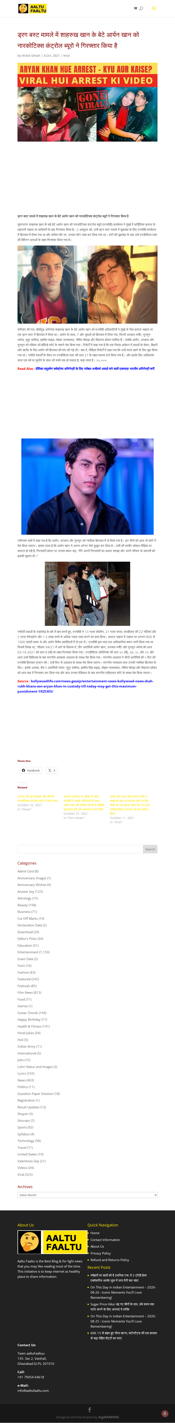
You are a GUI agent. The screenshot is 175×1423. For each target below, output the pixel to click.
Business (24, 911)
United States (27, 1154)
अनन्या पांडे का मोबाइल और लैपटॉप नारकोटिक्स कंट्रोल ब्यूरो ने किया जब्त (38, 798)
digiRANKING (108, 1417)
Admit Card (26, 871)
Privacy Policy (100, 1253)
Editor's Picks (27, 938)
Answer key (26, 891)
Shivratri (24, 1120)
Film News (25, 992)
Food (21, 999)
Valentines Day (28, 1161)
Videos (22, 1167)
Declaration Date (30, 925)
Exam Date (25, 959)
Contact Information (105, 1240)
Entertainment (28, 952)
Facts (21, 965)
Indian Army (26, 1046)
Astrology (24, 898)
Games (23, 1006)
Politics (23, 1087)
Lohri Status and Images (35, 1067)
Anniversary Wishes (32, 885)
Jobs (21, 1060)
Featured (24, 979)
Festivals (24, 986)
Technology (26, 1141)
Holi (20, 1040)
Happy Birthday (29, 1019)
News (22, 1080)
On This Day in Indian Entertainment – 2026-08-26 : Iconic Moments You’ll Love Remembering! (123, 1292)
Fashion (23, 972)
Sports (22, 1127)
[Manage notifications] (165, 1413)
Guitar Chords (28, 1013)
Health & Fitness (29, 1026)
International (27, 1053)
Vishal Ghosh (31, 55)
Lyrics (22, 1073)
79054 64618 (34, 1377)
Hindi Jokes (26, 1033)
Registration (26, 1100)
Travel (22, 1147)
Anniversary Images (32, 878)
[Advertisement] (88, 181)
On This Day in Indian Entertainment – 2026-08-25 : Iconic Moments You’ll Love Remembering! (123, 1321)
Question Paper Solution (35, 1093)
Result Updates (28, 1107)
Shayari (23, 1114)
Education (25, 945)
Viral (66, 55)
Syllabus (24, 1134)
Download (25, 932)
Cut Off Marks (28, 918)
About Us (97, 1246)
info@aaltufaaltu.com (33, 1390)
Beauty (23, 905)
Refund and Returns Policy (109, 1260)
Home (94, 1233)
